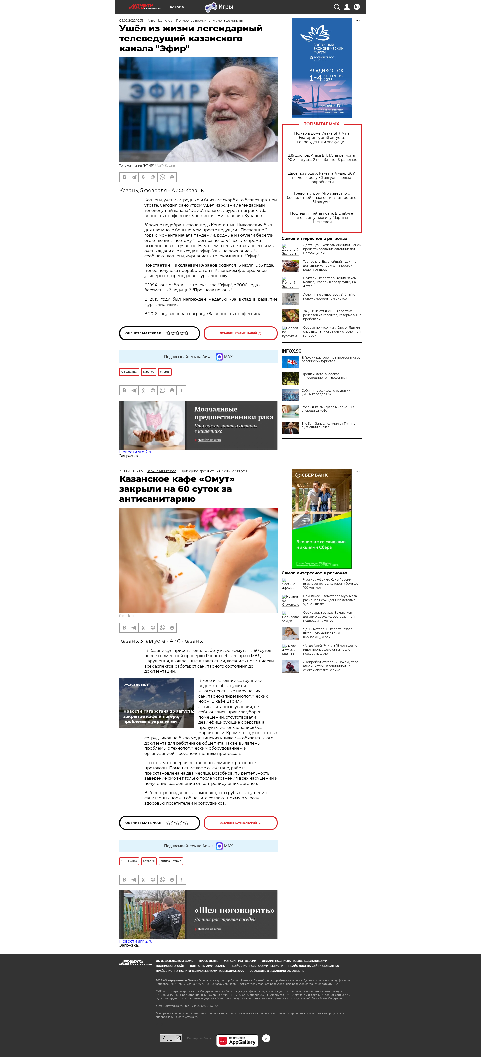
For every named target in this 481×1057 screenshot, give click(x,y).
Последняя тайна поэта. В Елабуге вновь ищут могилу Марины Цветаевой (321, 217)
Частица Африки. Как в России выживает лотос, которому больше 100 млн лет (330, 583)
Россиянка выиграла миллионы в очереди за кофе (328, 408)
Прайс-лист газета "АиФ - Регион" (257, 966)
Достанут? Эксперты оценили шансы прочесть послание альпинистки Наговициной (332, 249)
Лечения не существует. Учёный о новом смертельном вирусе (329, 296)
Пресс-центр (208, 961)
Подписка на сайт (170, 966)
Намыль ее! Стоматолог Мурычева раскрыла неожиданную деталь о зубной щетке (330, 600)
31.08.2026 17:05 (131, 471)
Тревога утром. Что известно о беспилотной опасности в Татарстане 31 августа (321, 197)
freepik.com (128, 616)
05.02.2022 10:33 (131, 20)
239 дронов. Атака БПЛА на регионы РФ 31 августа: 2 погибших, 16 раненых (322, 157)
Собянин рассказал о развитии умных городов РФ (326, 392)
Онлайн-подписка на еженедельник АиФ (294, 961)
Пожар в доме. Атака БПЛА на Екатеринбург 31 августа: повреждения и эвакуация (321, 137)
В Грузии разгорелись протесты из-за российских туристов (331, 359)
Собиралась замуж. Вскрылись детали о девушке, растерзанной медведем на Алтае (329, 616)
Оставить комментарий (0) (240, 333)
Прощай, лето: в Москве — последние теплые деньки (324, 375)
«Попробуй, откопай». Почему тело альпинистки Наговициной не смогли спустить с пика (330, 666)
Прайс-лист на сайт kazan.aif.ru (313, 966)
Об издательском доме (174, 961)
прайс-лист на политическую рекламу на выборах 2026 (200, 971)
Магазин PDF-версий (240, 961)
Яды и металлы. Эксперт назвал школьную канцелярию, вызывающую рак (327, 633)
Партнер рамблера (199, 1038)
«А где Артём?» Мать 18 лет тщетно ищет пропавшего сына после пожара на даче (330, 649)
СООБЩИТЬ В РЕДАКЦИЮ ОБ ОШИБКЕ (277, 971)
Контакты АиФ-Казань (207, 966)
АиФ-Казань (166, 165)
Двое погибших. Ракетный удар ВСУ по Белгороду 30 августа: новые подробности (321, 177)
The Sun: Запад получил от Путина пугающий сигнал (328, 425)
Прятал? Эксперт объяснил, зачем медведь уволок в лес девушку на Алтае (329, 282)
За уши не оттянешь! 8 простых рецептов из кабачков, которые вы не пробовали (332, 315)
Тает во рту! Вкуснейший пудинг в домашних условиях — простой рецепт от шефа (329, 265)
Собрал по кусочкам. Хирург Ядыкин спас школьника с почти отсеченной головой (332, 331)
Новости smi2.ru (136, 452)
